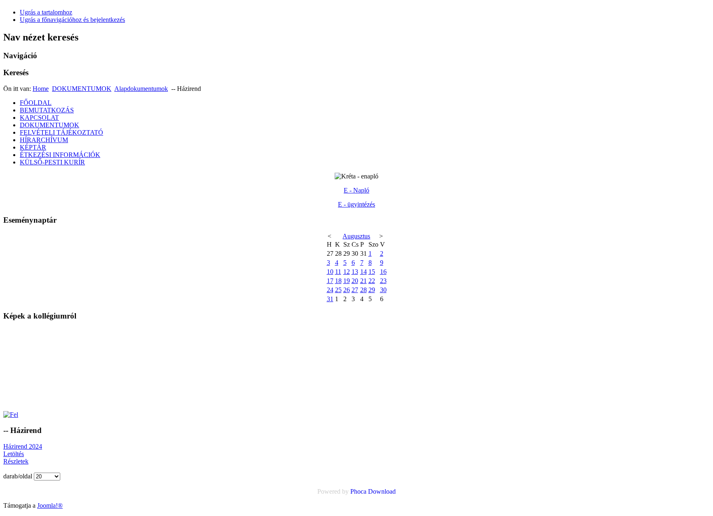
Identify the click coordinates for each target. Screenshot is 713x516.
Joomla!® (50, 505)
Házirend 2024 (22, 446)
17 (330, 280)
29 (371, 289)
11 (338, 271)
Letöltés (13, 453)
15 (371, 271)
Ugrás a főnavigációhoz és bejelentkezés (72, 19)
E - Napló (356, 190)
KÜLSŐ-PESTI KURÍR (52, 162)
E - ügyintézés (356, 204)
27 (355, 289)
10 (330, 271)
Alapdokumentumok (141, 88)
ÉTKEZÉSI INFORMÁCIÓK (60, 154)
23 (383, 280)
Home (41, 88)
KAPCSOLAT (39, 117)
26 (346, 289)
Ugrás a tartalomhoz (46, 12)
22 (371, 280)
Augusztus (356, 236)
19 (346, 280)
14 (363, 271)
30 (383, 289)
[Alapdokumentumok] (10, 414)
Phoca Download (373, 491)
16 (383, 271)
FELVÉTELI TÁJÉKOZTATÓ (61, 132)
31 (330, 298)
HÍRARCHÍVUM (44, 139)
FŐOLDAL (36, 102)
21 (363, 280)
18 (338, 280)
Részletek (15, 461)
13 (355, 271)
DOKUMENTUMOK (81, 88)
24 (330, 289)
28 (363, 289)
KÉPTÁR (33, 147)
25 (338, 289)
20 (355, 280)
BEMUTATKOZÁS (47, 110)
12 (346, 271)
